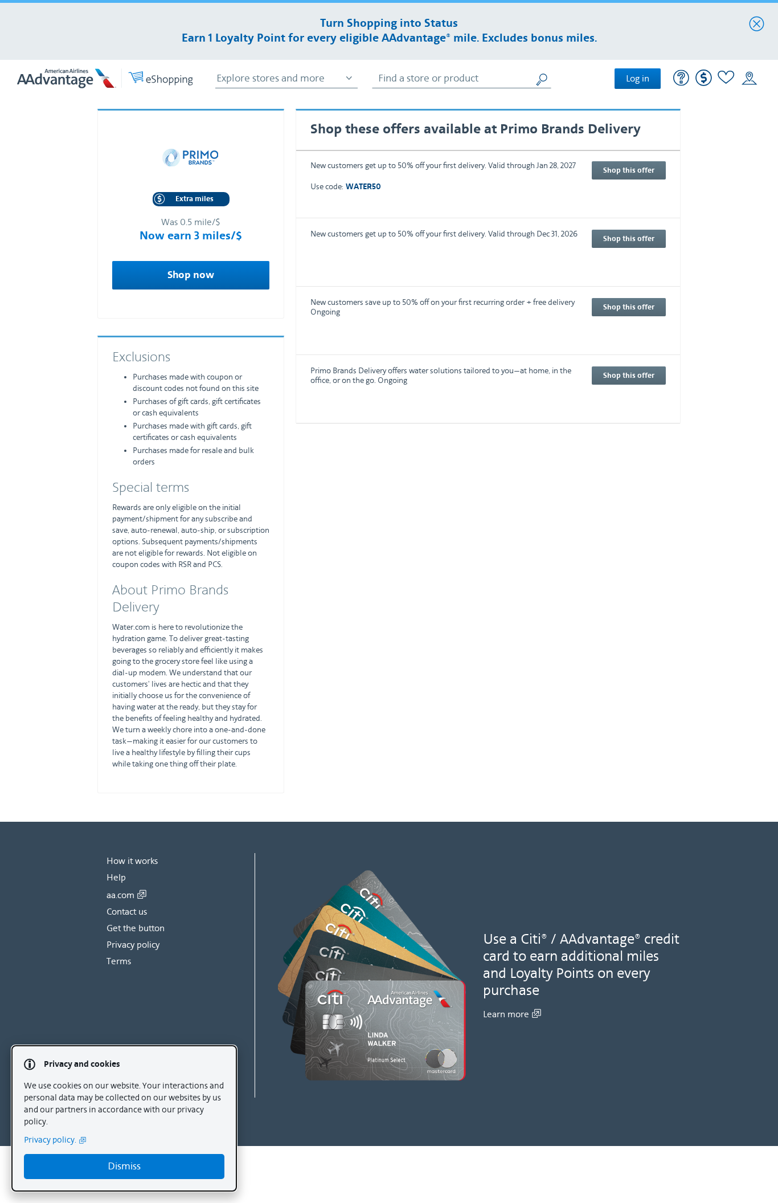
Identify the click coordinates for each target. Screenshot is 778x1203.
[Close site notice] (756, 24)
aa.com (120, 895)
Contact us (127, 912)
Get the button (136, 928)
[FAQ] (681, 79)
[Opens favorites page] (726, 79)
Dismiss (124, 1166)
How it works (132, 861)
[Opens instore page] (749, 78)
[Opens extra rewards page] (703, 83)
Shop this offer (628, 170)
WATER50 (363, 187)
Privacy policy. (50, 1140)
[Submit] (542, 78)
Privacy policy (133, 945)
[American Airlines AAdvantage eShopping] (105, 78)
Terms (119, 961)
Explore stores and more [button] (270, 78)
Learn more (506, 1014)
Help (116, 877)
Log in (637, 79)
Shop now (190, 275)
